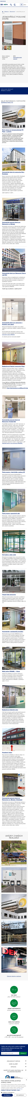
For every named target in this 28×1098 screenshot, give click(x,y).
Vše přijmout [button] (7, 1095)
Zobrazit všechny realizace (14, 976)
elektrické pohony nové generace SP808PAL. (12, 443)
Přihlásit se (23, 1053)
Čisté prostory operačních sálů (11, 513)
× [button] (26, 1079)
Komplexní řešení (7, 752)
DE (3, 1)
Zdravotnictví (12, 11)
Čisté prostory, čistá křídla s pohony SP (13, 472)
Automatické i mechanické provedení (12, 631)
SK (5, 1)
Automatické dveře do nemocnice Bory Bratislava (13, 173)
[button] (14, 1090)
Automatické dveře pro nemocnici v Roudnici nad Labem (12, 323)
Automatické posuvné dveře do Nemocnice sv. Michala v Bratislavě (12, 799)
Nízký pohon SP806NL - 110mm (11, 671)
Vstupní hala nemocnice (9, 594)
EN (1, 1)
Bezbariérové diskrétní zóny (10, 710)
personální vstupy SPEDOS (8, 334)
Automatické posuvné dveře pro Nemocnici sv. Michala (11, 223)
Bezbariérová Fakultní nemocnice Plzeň (13, 366)
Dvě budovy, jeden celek (9, 555)
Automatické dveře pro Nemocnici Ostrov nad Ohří (14, 274)
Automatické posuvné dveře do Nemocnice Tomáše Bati (11, 420)
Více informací (19, 1088)
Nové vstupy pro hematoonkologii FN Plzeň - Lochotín (12, 130)
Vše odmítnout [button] (20, 1095)
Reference (6, 11)
